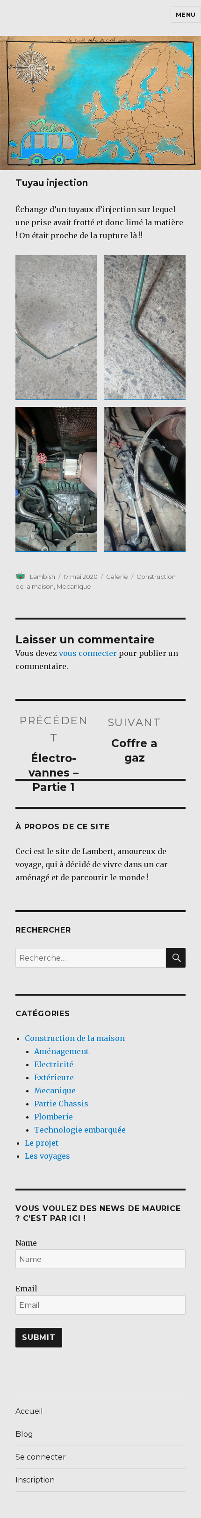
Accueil (29, 1411)
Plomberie (53, 1116)
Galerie (117, 576)
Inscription (35, 1479)
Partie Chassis (61, 1103)
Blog (24, 1434)
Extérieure (54, 1077)
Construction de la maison (75, 1038)
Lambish (42, 576)
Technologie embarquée (80, 1129)
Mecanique (74, 586)
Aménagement (61, 1051)
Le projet (41, 1142)
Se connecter (40, 1457)
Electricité (53, 1064)
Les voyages (47, 1156)
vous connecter (88, 653)
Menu (186, 14)
